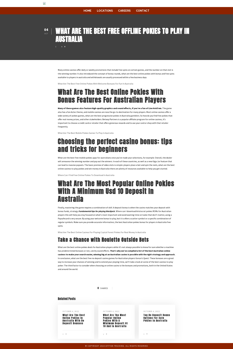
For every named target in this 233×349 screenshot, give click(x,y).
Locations (105, 10)
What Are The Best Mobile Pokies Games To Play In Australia (86, 133)
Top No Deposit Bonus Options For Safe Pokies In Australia (156, 317)
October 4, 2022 (71, 311)
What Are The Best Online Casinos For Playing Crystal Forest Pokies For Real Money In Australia (102, 232)
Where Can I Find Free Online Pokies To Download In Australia (86, 175)
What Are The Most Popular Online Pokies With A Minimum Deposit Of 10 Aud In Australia (115, 320)
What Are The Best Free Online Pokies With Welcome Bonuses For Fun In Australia (95, 83)
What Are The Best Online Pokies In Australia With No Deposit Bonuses (74, 319)
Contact (143, 10)
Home (88, 10)
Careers (124, 10)
